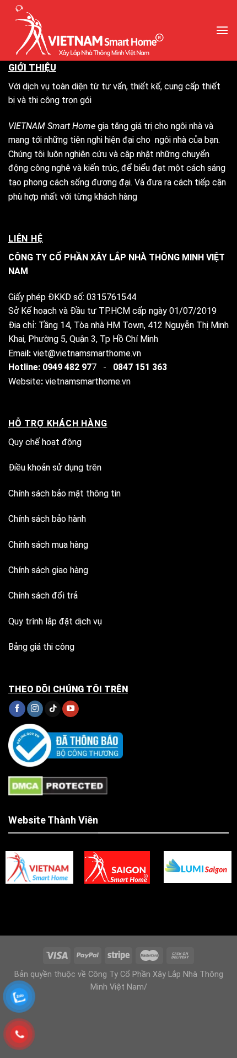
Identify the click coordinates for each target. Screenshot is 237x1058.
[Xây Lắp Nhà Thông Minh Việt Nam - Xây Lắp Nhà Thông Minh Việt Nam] (103, 30)
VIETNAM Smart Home (51, 126)
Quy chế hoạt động (45, 442)
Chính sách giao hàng (48, 570)
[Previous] (99, 905)
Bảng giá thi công (41, 647)
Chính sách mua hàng (48, 544)
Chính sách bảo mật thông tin (64, 493)
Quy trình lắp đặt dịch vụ (55, 621)
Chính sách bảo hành (47, 519)
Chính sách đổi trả (43, 595)
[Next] (129, 905)
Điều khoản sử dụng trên (54, 467)
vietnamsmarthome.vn (88, 381)
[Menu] (222, 30)
